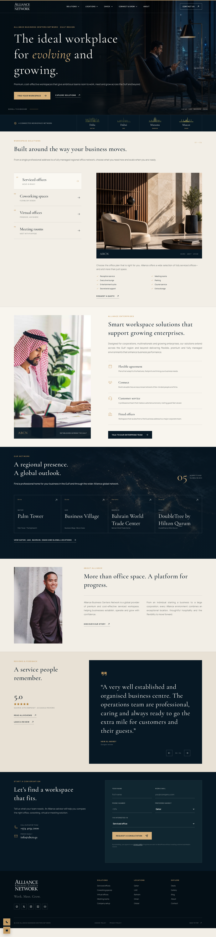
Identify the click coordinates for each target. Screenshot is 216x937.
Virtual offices (102, 894)
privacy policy (138, 844)
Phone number (118, 803)
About (146, 6)
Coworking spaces (104, 890)
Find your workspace (29, 95)
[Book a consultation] (6, 930)
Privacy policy (116, 923)
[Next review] (187, 753)
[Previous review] (169, 753)
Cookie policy (100, 923)
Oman (136, 899)
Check (107, 6)
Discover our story (95, 624)
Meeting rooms (103, 899)
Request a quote (105, 296)
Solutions (72, 6)
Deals (173, 885)
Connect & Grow (127, 6)
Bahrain (137, 894)
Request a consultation (129, 836)
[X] (24, 906)
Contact (174, 903)
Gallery (174, 890)
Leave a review (21, 722)
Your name (117, 788)
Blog (173, 894)
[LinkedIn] (38, 906)
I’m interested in (120, 818)
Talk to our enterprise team (127, 435)
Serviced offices (103, 885)
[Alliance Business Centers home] (22, 6)
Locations (90, 6)
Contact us (189, 6)
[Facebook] (17, 906)
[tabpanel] (149, 278)
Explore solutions (65, 95)
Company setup (103, 903)
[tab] (47, 181)
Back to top (194, 923)
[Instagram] (31, 906)
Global (136, 903)
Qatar (136, 885)
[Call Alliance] (6, 922)
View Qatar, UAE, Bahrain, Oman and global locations (43, 540)
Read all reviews (23, 715)
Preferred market (163, 803)
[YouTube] (45, 906)
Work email (160, 788)
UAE (136, 890)
